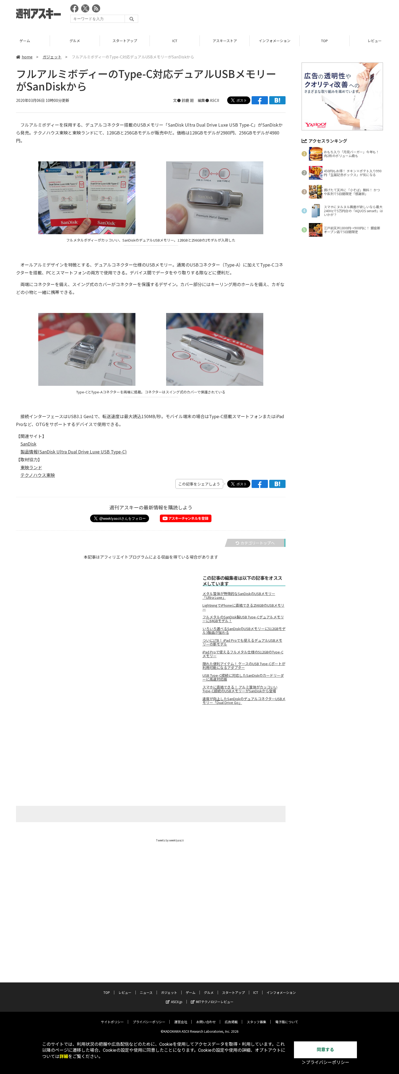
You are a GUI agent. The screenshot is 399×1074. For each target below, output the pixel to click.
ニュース (146, 992)
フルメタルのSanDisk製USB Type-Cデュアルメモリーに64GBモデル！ (243, 619)
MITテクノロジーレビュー (214, 1001)
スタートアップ (124, 40)
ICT (174, 40)
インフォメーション (274, 40)
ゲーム (25, 40)
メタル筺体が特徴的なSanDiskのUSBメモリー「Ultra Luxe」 (238, 595)
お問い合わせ (206, 1021)
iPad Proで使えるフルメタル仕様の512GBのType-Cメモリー (242, 654)
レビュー (124, 992)
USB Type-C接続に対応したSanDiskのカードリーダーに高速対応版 (243, 677)
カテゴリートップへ (257, 543)
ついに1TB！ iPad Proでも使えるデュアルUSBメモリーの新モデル (242, 642)
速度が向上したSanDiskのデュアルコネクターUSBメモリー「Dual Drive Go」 (244, 700)
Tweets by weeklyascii (170, 840)
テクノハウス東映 (37, 475)
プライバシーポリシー (149, 1021)
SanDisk (28, 443)
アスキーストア (225, 40)
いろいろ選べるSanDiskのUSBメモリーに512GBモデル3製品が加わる (244, 630)
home (27, 57)
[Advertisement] (284, 15)
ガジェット (52, 57)
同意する (325, 1049)
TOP (324, 40)
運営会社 (180, 1021)
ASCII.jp (176, 1001)
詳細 (63, 1056)
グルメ (74, 40)
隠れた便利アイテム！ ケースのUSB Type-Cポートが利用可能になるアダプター (243, 665)
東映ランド (31, 467)
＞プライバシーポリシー (325, 1062)
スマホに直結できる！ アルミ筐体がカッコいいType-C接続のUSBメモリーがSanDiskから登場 (239, 689)
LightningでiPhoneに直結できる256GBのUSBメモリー (243, 607)
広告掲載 (231, 1021)
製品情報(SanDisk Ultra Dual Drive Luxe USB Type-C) (73, 451)
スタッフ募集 (256, 1021)
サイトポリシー (112, 1021)
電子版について (286, 1021)
